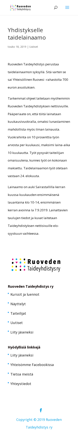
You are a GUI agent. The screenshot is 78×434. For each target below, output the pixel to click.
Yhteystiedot (20, 383)
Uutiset (33, 46)
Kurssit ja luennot (24, 294)
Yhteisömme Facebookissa (32, 364)
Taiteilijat (18, 313)
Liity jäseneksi (21, 332)
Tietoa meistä (21, 374)
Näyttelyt (18, 304)
